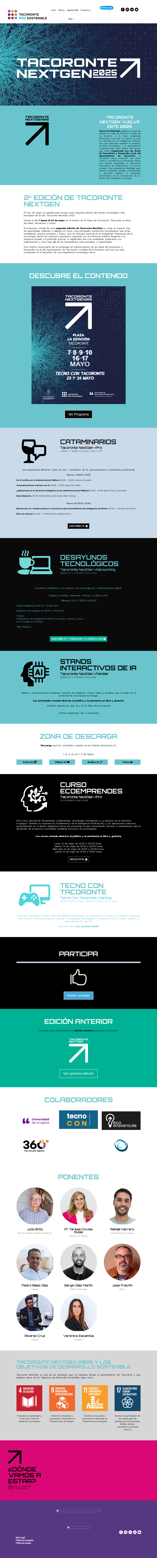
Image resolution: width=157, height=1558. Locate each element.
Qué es (61, 10)
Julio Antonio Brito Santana (64, 496)
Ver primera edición (78, 1073)
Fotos (126, 762)
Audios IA (93, 762)
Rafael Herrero (122, 1229)
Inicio (53, 10)
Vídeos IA (60, 762)
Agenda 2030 (72, 10)
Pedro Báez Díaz (35, 1285)
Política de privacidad (24, 1540)
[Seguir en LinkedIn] (132, 9)
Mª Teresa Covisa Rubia (78, 1230)
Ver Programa (78, 414)
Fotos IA (28, 762)
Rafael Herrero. (65, 514)
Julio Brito (35, 1229)
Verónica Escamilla (83, 480)
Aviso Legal (20, 1537)
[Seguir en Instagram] (127, 9)
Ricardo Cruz (35, 1336)
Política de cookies (23, 1542)
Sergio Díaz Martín (73, 485)
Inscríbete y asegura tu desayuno (77, 638)
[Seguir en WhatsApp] (130, 1532)
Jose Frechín (122, 1285)
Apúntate (77, 859)
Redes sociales (78, 995)
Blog (70, 19)
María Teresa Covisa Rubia (115, 490)
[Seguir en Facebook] (123, 9)
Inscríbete (77, 526)
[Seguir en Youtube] (136, 9)
